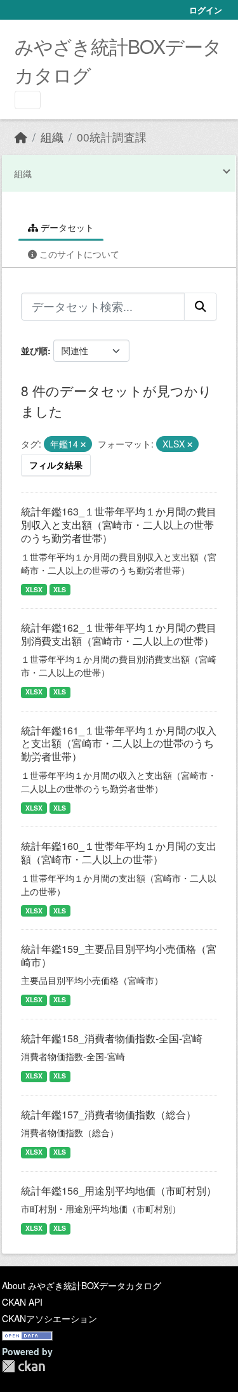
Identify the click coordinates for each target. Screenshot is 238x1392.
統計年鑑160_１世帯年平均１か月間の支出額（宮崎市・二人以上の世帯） (118, 852)
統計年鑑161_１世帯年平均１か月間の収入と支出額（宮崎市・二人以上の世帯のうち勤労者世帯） (118, 743)
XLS (59, 589)
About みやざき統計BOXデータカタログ (81, 1285)
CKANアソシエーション (49, 1318)
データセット (66, 227)
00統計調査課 (112, 137)
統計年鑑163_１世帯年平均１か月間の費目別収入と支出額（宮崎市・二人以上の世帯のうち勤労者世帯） (118, 524)
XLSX (34, 589)
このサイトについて (78, 254)
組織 (52, 137)
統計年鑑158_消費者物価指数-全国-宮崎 (111, 1038)
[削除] (83, 444)
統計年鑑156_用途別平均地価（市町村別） (118, 1190)
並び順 (34, 350)
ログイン (205, 10)
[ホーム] (21, 137)
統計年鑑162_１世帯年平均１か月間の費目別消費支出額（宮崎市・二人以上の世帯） (118, 634)
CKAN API (22, 1302)
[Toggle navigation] (28, 100)
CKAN (23, 1366)
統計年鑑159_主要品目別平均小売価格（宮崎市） (118, 955)
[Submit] (200, 307)
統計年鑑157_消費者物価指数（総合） (108, 1114)
